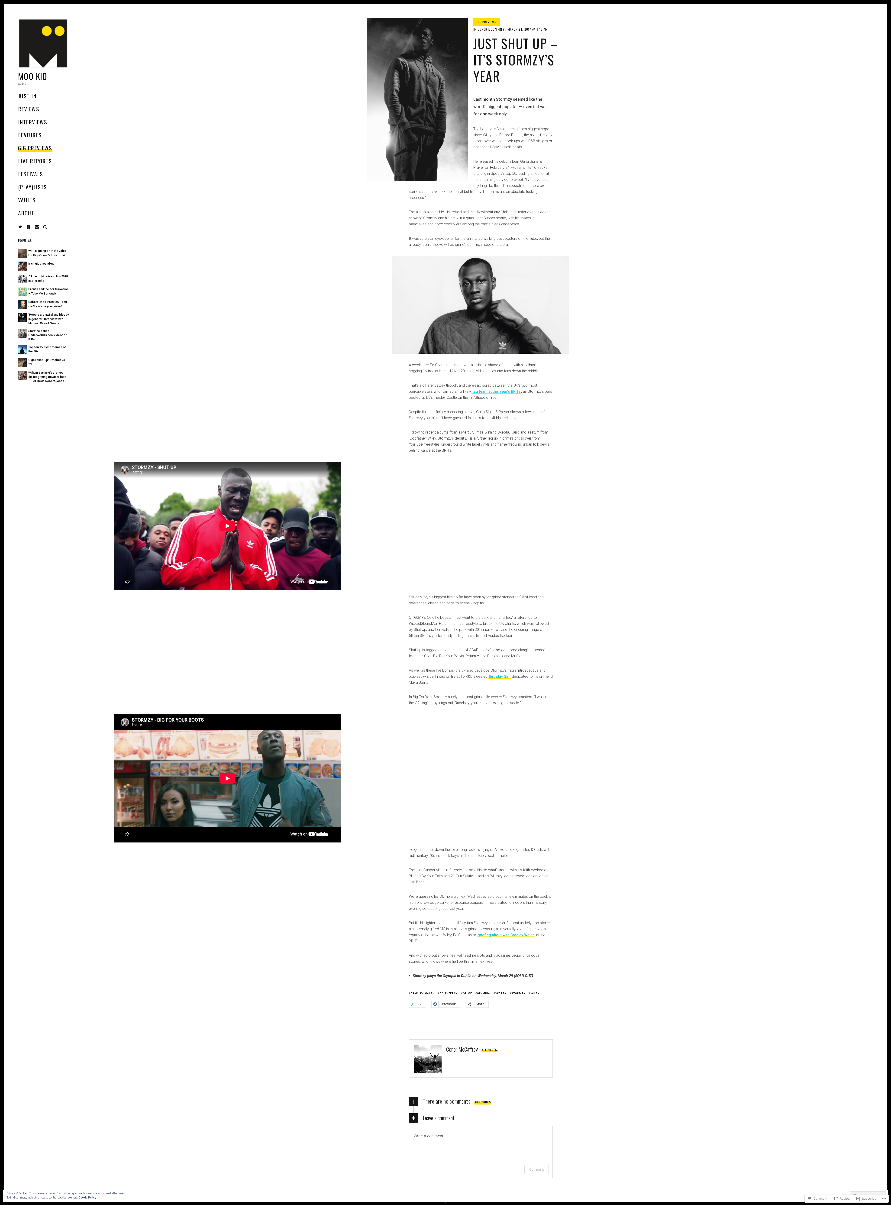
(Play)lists (32, 187)
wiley (535, 993)
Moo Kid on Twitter (20, 227)
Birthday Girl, (499, 676)
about (26, 213)
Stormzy (518, 993)
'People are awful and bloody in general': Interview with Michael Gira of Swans (48, 319)
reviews (28, 109)
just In (27, 96)
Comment (536, 1169)
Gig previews (35, 148)
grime (467, 993)
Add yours (483, 1102)
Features (30, 135)
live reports (35, 161)
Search (45, 227)
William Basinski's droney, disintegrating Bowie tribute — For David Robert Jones (47, 377)
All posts (489, 1049)
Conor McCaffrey (491, 29)
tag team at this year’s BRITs (496, 391)
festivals (30, 174)
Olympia (483, 993)
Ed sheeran (449, 993)
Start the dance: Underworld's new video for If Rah (47, 335)
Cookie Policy (87, 1197)
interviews (32, 122)
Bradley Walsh (423, 993)
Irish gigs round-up (41, 263)
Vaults (27, 200)
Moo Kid (32, 76)
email (37, 227)
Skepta (500, 993)
